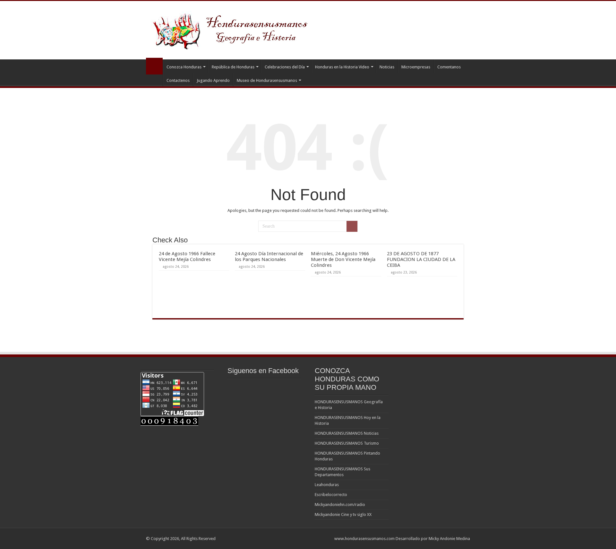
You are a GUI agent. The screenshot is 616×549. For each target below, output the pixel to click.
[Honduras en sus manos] (231, 29)
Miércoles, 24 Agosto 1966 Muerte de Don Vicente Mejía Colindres (343, 259)
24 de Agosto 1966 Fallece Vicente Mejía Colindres (187, 256)
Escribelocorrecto (331, 494)
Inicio (154, 66)
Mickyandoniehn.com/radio (340, 504)
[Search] (351, 226)
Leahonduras (327, 484)
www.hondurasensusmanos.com (364, 538)
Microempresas (415, 67)
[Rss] (326, 538)
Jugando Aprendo (213, 80)
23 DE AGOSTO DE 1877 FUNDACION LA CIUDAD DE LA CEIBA (421, 259)
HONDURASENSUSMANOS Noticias (347, 433)
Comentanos (449, 67)
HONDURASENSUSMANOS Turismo (347, 443)
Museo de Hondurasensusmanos (267, 80)
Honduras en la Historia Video (342, 67)
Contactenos (178, 80)
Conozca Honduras (184, 67)
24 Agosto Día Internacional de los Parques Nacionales (269, 256)
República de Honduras (233, 67)
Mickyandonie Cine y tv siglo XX (343, 514)
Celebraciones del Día (285, 67)
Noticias (387, 67)
